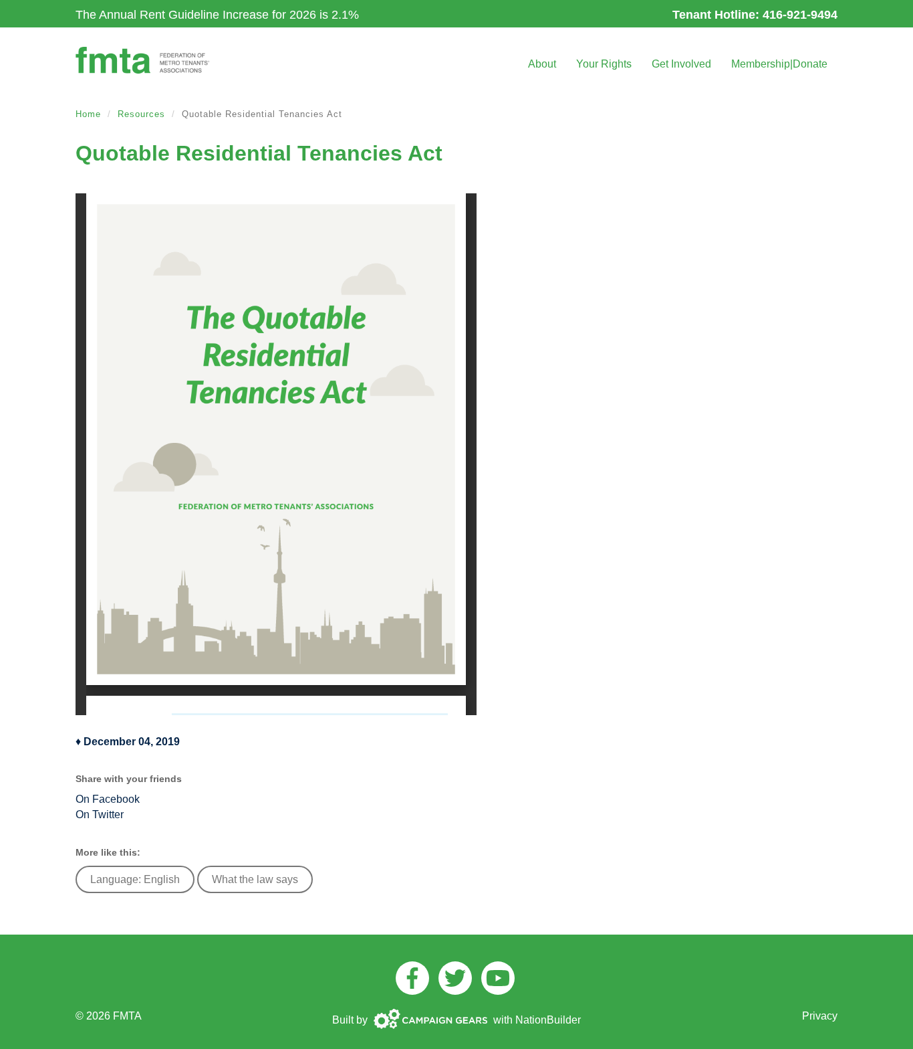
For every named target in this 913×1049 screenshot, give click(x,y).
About (542, 64)
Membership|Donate (779, 64)
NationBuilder (548, 1020)
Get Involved (681, 64)
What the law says (255, 879)
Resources (141, 114)
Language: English (135, 879)
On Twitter (100, 814)
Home (88, 114)
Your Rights (604, 64)
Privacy (819, 1016)
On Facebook (108, 799)
